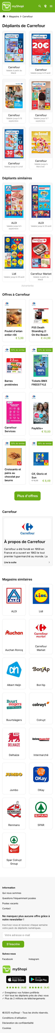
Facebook (7, 959)
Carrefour (27, 16)
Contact (6, 908)
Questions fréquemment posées (19, 898)
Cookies (6, 1028)
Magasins (14, 16)
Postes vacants (10, 903)
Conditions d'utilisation (14, 1017)
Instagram (34, 959)
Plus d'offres (27, 496)
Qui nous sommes (11, 893)
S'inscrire (13, 944)
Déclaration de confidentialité (17, 1022)
